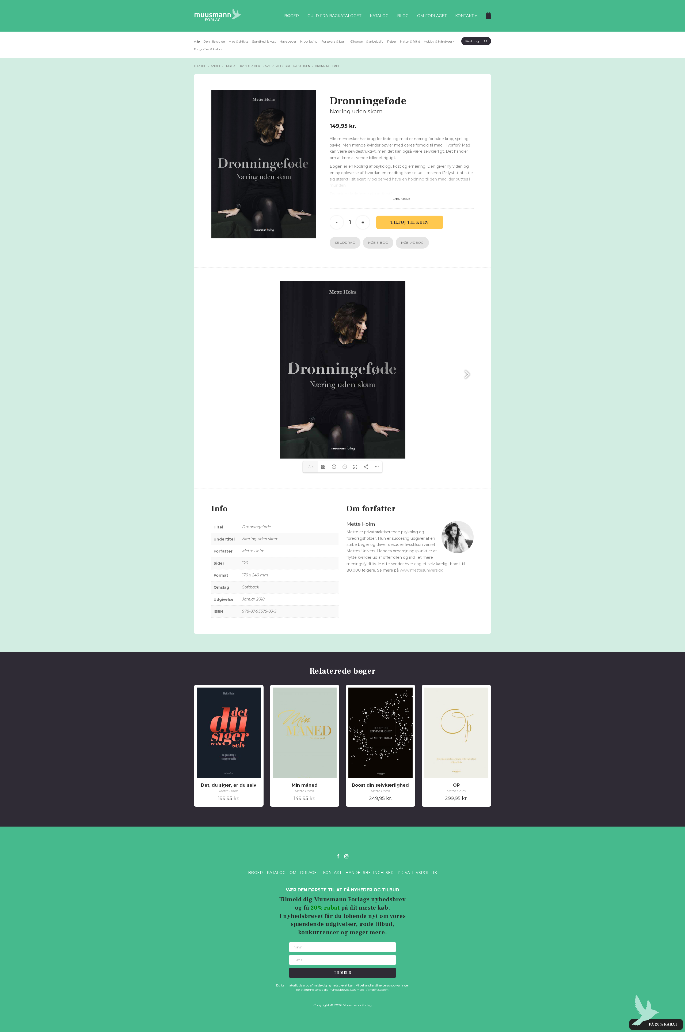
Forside (200, 66)
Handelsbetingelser (369, 872)
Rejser (391, 41)
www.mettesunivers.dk (421, 570)
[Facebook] (338, 856)
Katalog (379, 15)
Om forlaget (432, 15)
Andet (215, 66)
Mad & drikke (238, 41)
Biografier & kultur (208, 49)
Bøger (291, 15)
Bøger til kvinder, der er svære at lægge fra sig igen (267, 66)
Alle (197, 41)
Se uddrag (345, 243)
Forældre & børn (334, 41)
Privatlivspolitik (417, 872)
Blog (403, 15)
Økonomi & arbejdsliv (366, 41)
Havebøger (288, 41)
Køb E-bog (378, 243)
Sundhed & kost (264, 41)
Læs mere (401, 199)
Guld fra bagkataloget (334, 15)
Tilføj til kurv (409, 222)
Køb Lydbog (412, 243)
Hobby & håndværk (439, 41)
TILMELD (342, 972)
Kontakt (464, 15)
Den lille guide (214, 41)
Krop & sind (309, 41)
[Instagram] (346, 856)
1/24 (310, 467)
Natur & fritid (410, 41)
